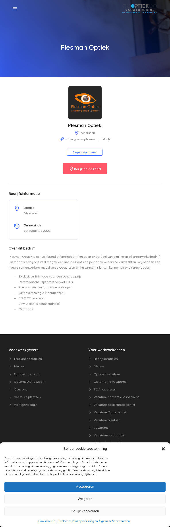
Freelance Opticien (28, 359)
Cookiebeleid (46, 521)
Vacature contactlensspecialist (116, 397)
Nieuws (19, 366)
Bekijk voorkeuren (85, 511)
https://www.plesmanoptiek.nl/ (88, 139)
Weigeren (85, 499)
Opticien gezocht (27, 374)
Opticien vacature (107, 374)
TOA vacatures (105, 389)
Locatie (29, 208)
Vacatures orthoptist (109, 435)
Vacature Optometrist (110, 412)
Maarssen (88, 133)
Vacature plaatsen (27, 397)
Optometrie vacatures (110, 382)
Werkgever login (25, 405)
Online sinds (32, 225)
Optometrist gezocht (30, 382)
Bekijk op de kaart (87, 169)
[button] (163, 448)
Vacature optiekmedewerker (114, 405)
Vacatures (101, 428)
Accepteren (85, 487)
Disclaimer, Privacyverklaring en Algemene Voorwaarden (94, 521)
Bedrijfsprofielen (106, 359)
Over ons (20, 389)
